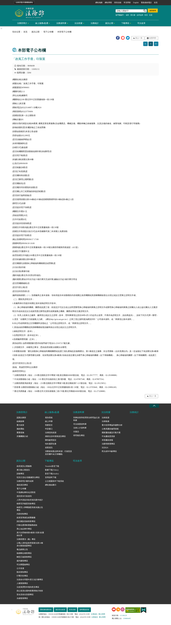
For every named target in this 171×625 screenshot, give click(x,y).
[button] (118, 38)
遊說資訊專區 (22, 485)
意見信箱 (72, 610)
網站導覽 (108, 2)
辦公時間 (102, 614)
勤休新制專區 (22, 572)
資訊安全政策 (60, 610)
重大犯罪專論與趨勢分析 (112, 425)
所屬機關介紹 (22, 436)
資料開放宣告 (84, 610)
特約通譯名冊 (50, 444)
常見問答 (127, 2)
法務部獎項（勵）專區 (26, 539)
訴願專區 (20, 474)
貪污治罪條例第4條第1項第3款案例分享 (30, 534)
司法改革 (141, 23)
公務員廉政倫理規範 (110, 429)
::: (12, 2)
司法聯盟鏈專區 (23, 565)
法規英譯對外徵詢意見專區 (28, 587)
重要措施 (20, 433)
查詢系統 (49, 418)
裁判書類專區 (22, 561)
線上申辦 (49, 421)
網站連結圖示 (50, 485)
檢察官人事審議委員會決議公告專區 (30, 508)
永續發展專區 (22, 598)
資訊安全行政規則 (24, 496)
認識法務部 (21, 418)
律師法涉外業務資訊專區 (55, 436)
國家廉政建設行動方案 (111, 433)
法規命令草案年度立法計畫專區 (30, 580)
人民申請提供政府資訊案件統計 (30, 500)
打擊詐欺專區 (22, 576)
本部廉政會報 (107, 440)
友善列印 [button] (152, 38)
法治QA (105, 448)
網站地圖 (98, 2)
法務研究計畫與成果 (25, 481)
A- (145, 44)
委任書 (132, 15)
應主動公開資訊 (23, 470)
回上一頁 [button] (138, 38)
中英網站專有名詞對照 (26, 492)
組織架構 (20, 421)
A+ (156, 44)
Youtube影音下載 (52, 466)
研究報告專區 (79, 435)
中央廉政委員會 (108, 436)
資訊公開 (109, 23)
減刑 (127, 15)
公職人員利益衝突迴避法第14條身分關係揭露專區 (30, 544)
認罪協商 (140, 15)
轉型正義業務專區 (24, 557)
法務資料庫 (61, 23)
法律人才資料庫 (80, 428)
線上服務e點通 (41, 23)
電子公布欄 (48, 32)
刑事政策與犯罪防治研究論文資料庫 (86, 419)
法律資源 (105, 418)
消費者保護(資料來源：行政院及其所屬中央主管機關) (58, 452)
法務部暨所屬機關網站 (24, 2)
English (136, 2)
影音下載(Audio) (52, 474)
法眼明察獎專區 (108, 444)
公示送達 (20, 568)
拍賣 (150, 15)
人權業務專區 (22, 583)
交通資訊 (94, 614)
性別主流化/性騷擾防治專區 (28, 477)
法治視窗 (78, 23)
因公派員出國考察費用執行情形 (30, 591)
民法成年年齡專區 (109, 451)
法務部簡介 (22, 23)
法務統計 (95, 23)
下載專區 (125, 23)
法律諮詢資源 (50, 433)
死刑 (146, 15)
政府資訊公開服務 (24, 466)
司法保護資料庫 (80, 424)
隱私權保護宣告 (46, 610)
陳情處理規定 (50, 440)
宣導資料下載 (50, 477)
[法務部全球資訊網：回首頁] (28, 12)
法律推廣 (105, 421)
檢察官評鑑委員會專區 (26, 504)
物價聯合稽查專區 (24, 553)
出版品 (76, 432)
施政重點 (20, 429)
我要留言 (49, 425)
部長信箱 (117, 2)
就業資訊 (49, 448)
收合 (154, 406)
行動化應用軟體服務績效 (27, 525)
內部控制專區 (22, 514)
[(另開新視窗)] (114, 609)
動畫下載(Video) (51, 470)
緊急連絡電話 (146, 2)
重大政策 (20, 425)
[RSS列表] (118, 609)
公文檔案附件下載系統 (54, 481)
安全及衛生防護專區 (25, 595)
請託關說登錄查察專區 (26, 521)
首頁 (155, 2)
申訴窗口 (49, 429)
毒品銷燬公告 (22, 549)
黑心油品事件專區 (24, 529)
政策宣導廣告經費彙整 (26, 518)
